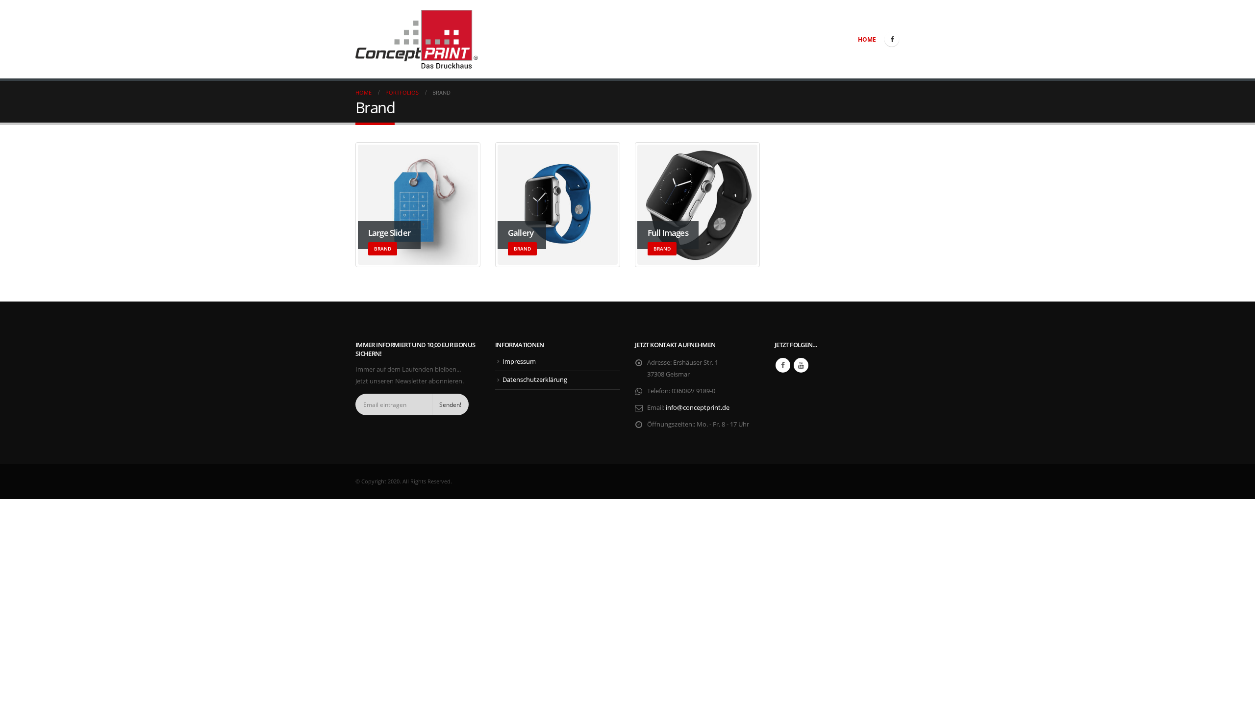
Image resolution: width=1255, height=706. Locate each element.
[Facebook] (891, 39)
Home (867, 39)
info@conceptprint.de (697, 407)
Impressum (519, 361)
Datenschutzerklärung (534, 380)
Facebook (783, 365)
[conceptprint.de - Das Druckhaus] (416, 39)
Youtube (801, 365)
